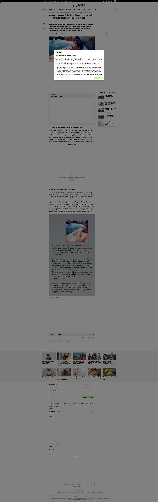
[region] (79, 65)
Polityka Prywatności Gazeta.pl (92, 74)
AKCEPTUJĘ (98, 77)
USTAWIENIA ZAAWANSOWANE (64, 77)
